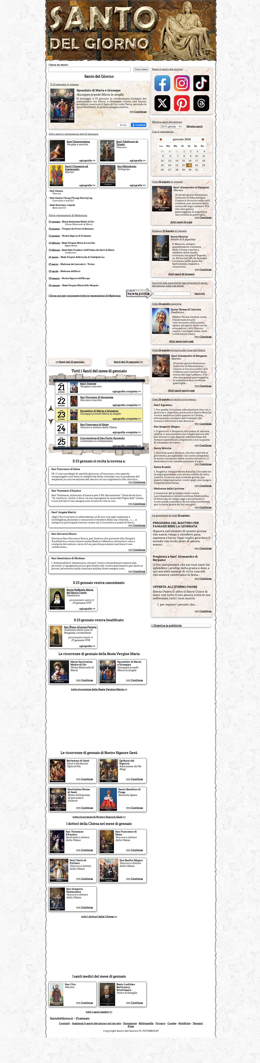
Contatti (64, 1023)
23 (190, 165)
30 (169, 151)
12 (162, 160)
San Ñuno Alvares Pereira (80, 627)
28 (176, 169)
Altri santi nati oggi (181, 341)
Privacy (160, 1023)
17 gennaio (54, 235)
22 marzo (53, 257)
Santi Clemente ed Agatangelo (76, 168)
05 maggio (54, 278)
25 (203, 165)
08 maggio (54, 285)
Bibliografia (146, 1023)
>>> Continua (138, 111)
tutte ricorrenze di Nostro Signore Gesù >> (99, 816)
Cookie (171, 1023)
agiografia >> (87, 160)
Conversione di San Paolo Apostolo (102, 438)
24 (196, 165)
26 (162, 169)
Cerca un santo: (58, 64)
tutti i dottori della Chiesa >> (99, 916)
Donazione (130, 1023)
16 (190, 160)
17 (196, 160)
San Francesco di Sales (94, 424)
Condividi (140, 124)
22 (183, 165)
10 (196, 156)
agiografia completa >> (127, 391)
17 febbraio (54, 250)
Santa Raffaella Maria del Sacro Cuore (80, 591)
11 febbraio (54, 243)
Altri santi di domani (181, 274)
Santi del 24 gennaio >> (128, 361)
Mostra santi (195, 126)
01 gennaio (54, 221)
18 (203, 160)
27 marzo (53, 264)
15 (183, 160)
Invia (123, 124)
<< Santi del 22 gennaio (70, 361)
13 (169, 160)
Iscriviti (200, 293)
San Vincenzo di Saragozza (96, 397)
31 (176, 151)
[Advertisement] (99, 326)
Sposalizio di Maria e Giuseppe (99, 410)
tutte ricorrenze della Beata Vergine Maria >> (99, 689)
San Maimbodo (126, 166)
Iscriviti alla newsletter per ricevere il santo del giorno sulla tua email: (179, 284)
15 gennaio (54, 228)
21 (176, 165)
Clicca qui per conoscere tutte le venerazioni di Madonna (85, 295)
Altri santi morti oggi (181, 390)
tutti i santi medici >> (99, 1011)
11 (203, 156)
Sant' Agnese (88, 383)
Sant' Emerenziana (78, 141)
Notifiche (184, 1023)
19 (162, 165)
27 (169, 169)
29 (162, 151)
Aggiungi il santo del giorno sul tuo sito (96, 1023)
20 (169, 165)
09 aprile (53, 271)
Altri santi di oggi (181, 222)
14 (176, 160)
